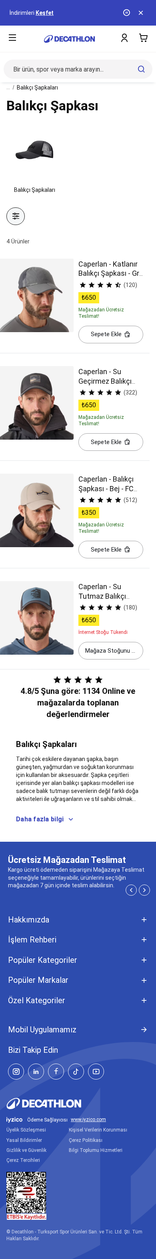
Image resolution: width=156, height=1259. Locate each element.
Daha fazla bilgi (40, 819)
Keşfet (45, 13)
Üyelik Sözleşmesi (26, 1130)
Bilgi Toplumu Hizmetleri (95, 1150)
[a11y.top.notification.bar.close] (141, 13)
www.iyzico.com (88, 1119)
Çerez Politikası (85, 1140)
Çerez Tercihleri (23, 1160)
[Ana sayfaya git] (69, 39)
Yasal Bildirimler (24, 1140)
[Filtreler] (15, 216)
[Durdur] (127, 13)
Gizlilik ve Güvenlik (26, 1150)
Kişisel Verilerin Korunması (98, 1130)
